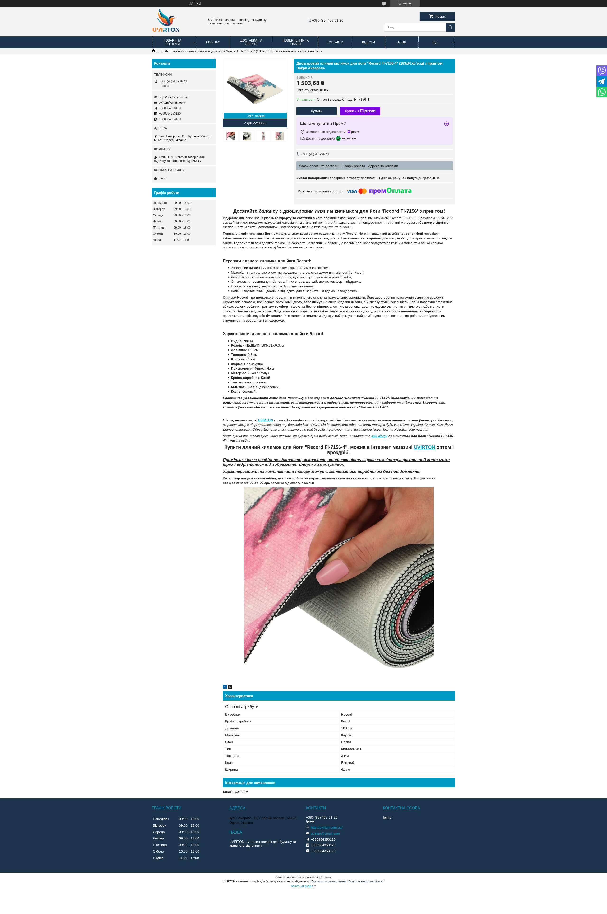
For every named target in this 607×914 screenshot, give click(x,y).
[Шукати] (450, 27)
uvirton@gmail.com (172, 102)
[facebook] (225, 687)
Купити (316, 111)
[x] (230, 687)
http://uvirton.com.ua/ (173, 97)
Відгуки (368, 42)
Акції (402, 42)
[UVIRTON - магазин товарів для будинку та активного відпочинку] (166, 34)
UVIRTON (265, 420)
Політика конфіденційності (366, 881)
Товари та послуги (172, 42)
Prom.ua (326, 877)
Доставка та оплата (251, 42)
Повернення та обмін (295, 42)
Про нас (213, 42)
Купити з (352, 111)
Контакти (335, 42)
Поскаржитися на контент (328, 881)
